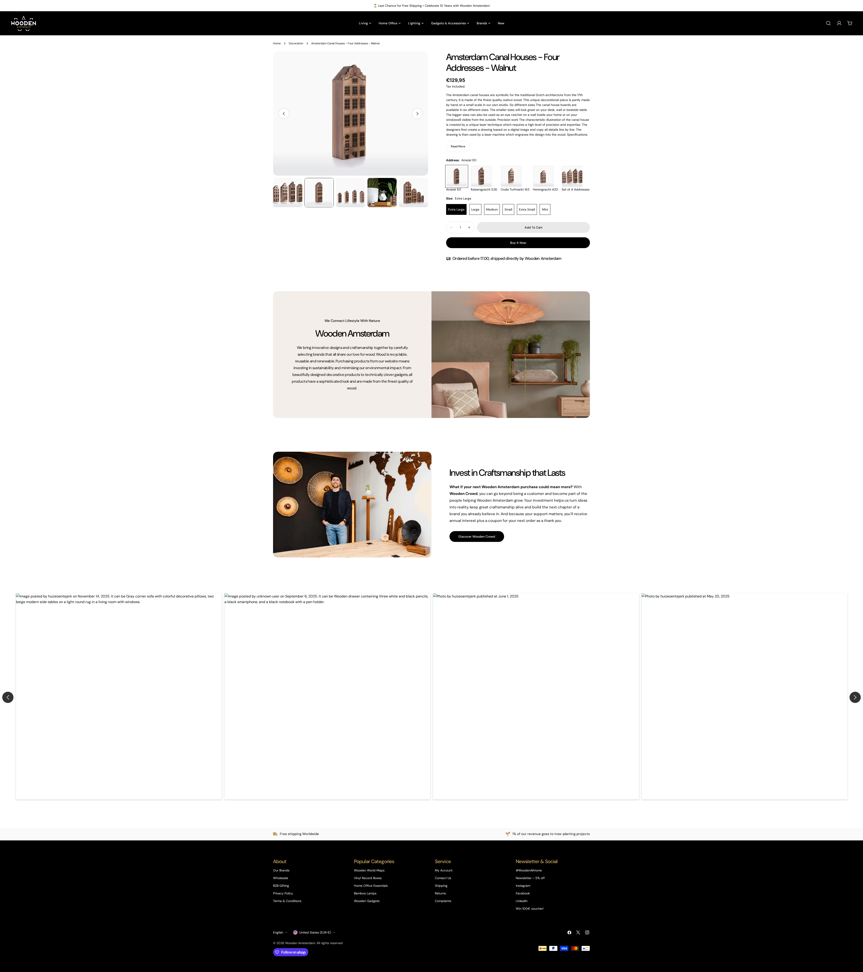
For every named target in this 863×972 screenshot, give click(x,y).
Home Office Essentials (371, 886)
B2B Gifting (281, 886)
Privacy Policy (283, 893)
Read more (458, 146)
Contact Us (443, 878)
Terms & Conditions (287, 901)
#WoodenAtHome (529, 870)
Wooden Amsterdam (300, 943)
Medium (492, 209)
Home (277, 43)
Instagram (523, 886)
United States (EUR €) (315, 932)
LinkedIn (521, 901)
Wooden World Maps (369, 870)
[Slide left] (283, 113)
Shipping (441, 886)
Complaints (443, 901)
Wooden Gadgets (367, 901)
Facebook (523, 893)
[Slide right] (417, 113)
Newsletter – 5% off (530, 878)
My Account (443, 870)
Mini (545, 209)
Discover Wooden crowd (476, 536)
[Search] (828, 23)
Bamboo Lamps (365, 893)
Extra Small (527, 209)
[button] (119, 696)
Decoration (296, 43)
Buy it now (518, 243)
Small (508, 209)
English (278, 932)
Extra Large (456, 209)
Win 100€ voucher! (530, 909)
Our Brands (281, 870)
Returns (440, 893)
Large (475, 209)
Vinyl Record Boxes (368, 878)
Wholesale (280, 878)
